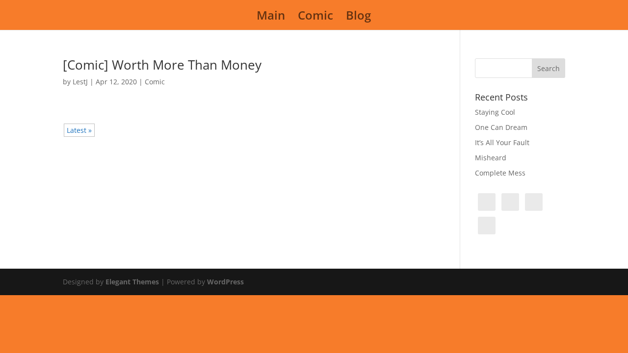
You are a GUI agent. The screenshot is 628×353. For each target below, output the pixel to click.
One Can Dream (501, 127)
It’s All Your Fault (502, 142)
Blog (358, 17)
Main (271, 17)
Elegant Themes (132, 281)
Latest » (79, 130)
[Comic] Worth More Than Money (162, 65)
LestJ (80, 81)
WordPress (225, 281)
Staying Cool (495, 112)
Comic (315, 17)
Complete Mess (500, 172)
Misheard (490, 157)
